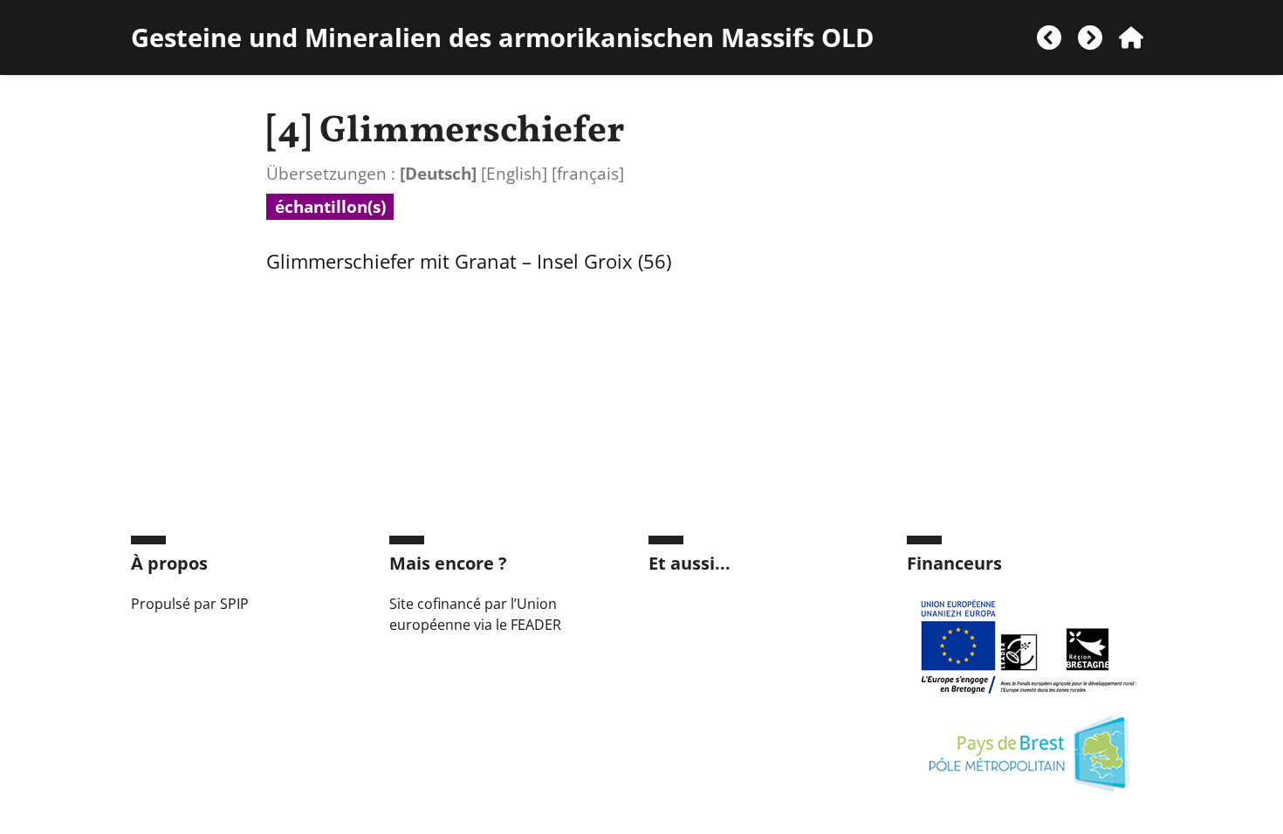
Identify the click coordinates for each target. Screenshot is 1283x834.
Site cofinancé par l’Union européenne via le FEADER (475, 614)
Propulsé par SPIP (190, 603)
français (588, 173)
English (514, 173)
